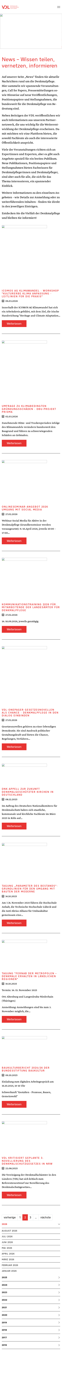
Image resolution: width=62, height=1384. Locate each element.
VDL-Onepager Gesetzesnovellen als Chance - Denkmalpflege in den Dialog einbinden (30, 712)
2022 (4, 1300)
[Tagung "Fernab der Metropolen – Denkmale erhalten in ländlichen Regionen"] (24, 955)
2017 (4, 1337)
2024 (4, 1285)
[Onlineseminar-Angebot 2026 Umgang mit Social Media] (24, 482)
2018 (4, 1330)
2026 (4, 1224)
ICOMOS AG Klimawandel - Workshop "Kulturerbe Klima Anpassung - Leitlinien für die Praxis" (30, 293)
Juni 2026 (7, 1242)
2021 (4, 1307)
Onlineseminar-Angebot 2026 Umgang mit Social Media (25, 508)
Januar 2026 (9, 1271)
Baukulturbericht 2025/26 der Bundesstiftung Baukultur (26, 1069)
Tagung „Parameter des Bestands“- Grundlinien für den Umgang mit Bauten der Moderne (30, 888)
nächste (45, 1217)
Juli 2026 (7, 1236)
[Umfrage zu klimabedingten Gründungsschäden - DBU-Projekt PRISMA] (24, 372)
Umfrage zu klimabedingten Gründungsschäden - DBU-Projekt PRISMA (29, 408)
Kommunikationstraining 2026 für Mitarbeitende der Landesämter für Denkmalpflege (31, 607)
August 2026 (9, 1230)
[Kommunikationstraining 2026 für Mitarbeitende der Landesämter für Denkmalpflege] (24, 580)
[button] (58, 7)
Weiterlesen (14, 323)
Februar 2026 (10, 1265)
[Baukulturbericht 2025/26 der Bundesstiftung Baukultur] (24, 1051)
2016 (4, 1345)
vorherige (10, 1217)
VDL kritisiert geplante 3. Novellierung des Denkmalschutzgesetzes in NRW (27, 1160)
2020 (4, 1315)
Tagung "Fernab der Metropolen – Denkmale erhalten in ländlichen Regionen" (29, 976)
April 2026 (8, 1253)
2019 (4, 1322)
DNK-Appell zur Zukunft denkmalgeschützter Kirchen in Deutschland (28, 791)
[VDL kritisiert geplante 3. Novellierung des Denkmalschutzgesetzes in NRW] (24, 1138)
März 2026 (8, 1259)
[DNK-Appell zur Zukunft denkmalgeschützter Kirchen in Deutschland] (24, 775)
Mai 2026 (7, 1248)
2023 (4, 1292)
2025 (4, 1277)
